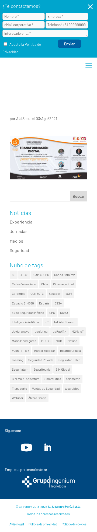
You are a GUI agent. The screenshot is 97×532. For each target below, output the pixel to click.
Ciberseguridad (63, 284)
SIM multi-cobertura (25, 379)
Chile (44, 284)
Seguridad (19, 250)
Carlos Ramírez (64, 274)
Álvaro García (37, 398)
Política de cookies (74, 524)
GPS (52, 312)
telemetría (73, 379)
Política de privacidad (43, 524)
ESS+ (58, 303)
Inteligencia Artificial (26, 322)
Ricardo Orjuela (70, 350)
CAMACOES (41, 274)
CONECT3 (37, 293)
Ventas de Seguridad (46, 388)
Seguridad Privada (40, 360)
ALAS (24, 274)
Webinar (17, 398)
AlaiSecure (25, 118)
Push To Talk (20, 350)
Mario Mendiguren (24, 341)
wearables (72, 388)
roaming (17, 360)
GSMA (64, 312)
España (44, 303)
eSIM (68, 293)
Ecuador (54, 293)
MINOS (45, 341)
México (72, 341)
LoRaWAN (60, 331)
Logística (40, 331)
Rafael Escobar (44, 350)
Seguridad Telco (69, 360)
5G (13, 274)
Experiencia (21, 221)
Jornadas (18, 231)
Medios (16, 240)
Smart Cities (52, 379)
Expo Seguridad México (28, 312)
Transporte (19, 388)
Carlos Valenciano (24, 284)
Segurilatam (20, 369)
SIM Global (63, 369)
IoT (47, 322)
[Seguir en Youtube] (26, 447)
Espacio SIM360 (23, 303)
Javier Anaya (20, 331)
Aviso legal (16, 524)
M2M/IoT (78, 331)
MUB (59, 341)
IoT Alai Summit (64, 322)
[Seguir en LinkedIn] (47, 447)
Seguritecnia (41, 369)
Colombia (18, 293)
